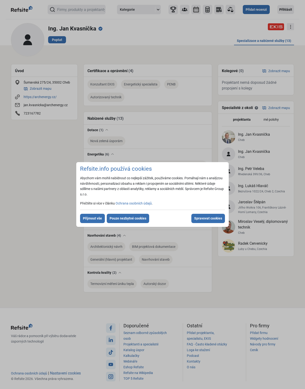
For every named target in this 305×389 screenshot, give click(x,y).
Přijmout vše (92, 218)
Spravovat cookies (208, 218)
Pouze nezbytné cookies (128, 218)
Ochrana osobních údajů (134, 203)
